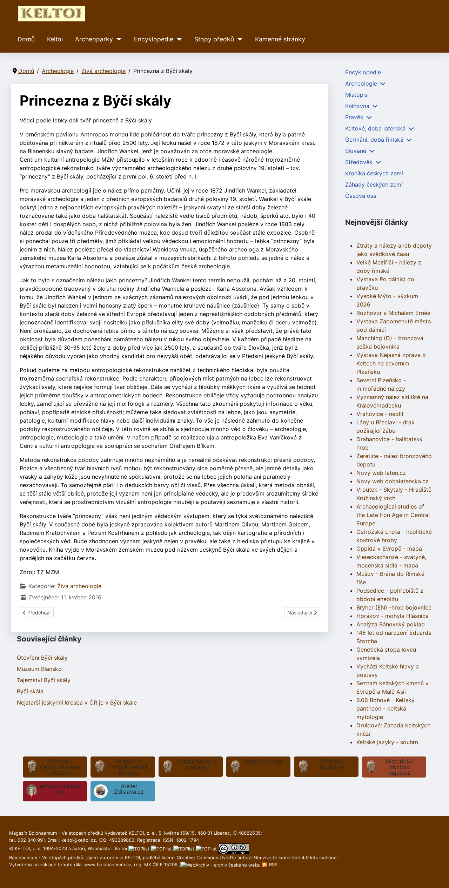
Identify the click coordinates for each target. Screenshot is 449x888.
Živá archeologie (79, 586)
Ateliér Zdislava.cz (129, 788)
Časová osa (360, 195)
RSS (272, 864)
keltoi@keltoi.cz (78, 840)
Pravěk (354, 117)
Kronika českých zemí (374, 173)
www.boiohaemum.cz (107, 864)
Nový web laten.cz (381, 472)
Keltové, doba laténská (375, 128)
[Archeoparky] (117, 39)
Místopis (356, 94)
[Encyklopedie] (177, 39)
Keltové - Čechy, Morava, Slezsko (60, 767)
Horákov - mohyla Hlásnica (392, 615)
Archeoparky (94, 39)
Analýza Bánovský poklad (390, 624)
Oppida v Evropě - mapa (389, 548)
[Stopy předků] (238, 39)
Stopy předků (214, 39)
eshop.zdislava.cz (60, 788)
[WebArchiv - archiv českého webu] (221, 864)
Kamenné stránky (280, 39)
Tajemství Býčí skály (44, 680)
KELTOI (132, 857)
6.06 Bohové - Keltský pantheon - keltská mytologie (385, 708)
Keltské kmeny (264, 761)
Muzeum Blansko (39, 668)
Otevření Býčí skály (42, 657)
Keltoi (55, 39)
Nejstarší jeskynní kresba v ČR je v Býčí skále (77, 702)
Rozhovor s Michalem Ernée (393, 312)
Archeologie (361, 83)
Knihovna (357, 105)
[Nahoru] (436, 875)
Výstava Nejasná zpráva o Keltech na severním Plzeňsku (391, 363)
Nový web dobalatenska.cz (392, 481)
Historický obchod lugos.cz (399, 767)
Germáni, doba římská (374, 139)
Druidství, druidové (331, 764)
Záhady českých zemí (374, 184)
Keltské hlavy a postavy (196, 764)
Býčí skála (30, 691)
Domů (26, 39)
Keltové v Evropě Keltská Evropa (128, 767)
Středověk (359, 162)
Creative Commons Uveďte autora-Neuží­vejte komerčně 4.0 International (258, 857)
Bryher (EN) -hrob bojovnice (393, 607)
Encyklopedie (153, 39)
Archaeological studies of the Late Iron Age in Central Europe (393, 515)
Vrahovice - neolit (380, 413)
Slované (355, 150)
